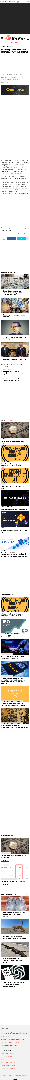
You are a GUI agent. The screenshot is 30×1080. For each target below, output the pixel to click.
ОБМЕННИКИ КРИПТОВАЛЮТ (8, 1068)
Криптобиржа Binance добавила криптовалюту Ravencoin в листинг (13, 704)
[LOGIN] (28, 39)
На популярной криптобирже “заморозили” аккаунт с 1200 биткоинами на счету (15, 727)
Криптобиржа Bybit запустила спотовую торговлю (14, 531)
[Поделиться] (11, 238)
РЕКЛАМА (9, 1042)
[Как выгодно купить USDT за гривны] (15, 872)
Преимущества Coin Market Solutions (14, 509)
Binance (4, 364)
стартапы (5, 366)
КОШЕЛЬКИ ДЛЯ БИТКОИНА (8, 1065)
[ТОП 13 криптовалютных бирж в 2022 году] (15, 475)
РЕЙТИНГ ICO (4, 1059)
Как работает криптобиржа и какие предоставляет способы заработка (12, 442)
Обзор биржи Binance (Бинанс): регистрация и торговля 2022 (12, 465)
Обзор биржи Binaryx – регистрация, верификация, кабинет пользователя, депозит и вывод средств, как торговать (14, 554)
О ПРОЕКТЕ (4, 1042)
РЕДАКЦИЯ (16, 1042)
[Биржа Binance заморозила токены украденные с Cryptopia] (15, 647)
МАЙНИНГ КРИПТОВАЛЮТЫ (8, 1062)
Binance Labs (12, 364)
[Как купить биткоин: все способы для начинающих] (15, 846)
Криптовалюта (14, 633)
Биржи (12, 420)
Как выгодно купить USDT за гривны (13, 882)
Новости (9, 461)
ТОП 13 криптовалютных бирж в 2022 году (13, 487)
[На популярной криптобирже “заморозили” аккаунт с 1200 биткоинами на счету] (15, 716)
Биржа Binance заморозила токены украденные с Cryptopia (13, 657)
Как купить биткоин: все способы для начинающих (13, 856)
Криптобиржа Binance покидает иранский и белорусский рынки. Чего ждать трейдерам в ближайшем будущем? (13, 680)
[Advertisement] (15, 18)
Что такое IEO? (6, 636)
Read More (5, 860)
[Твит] (21, 238)
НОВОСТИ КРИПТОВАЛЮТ (7, 1053)
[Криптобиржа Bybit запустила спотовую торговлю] (15, 519)
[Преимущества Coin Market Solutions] (15, 498)
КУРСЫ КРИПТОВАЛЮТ (7, 1056)
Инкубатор (20, 364)
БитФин (26, 234)
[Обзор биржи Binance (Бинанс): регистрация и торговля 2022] (15, 453)
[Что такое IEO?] (15, 626)
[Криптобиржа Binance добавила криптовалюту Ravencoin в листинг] (15, 694)
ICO (3, 633)
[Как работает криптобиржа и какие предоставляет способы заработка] (15, 430)
